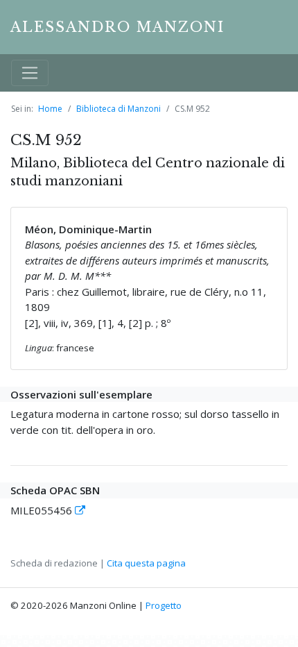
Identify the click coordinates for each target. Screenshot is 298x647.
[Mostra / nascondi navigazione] (30, 73)
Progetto (164, 605)
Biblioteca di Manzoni (118, 109)
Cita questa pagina (146, 563)
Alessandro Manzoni (117, 27)
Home (50, 109)
